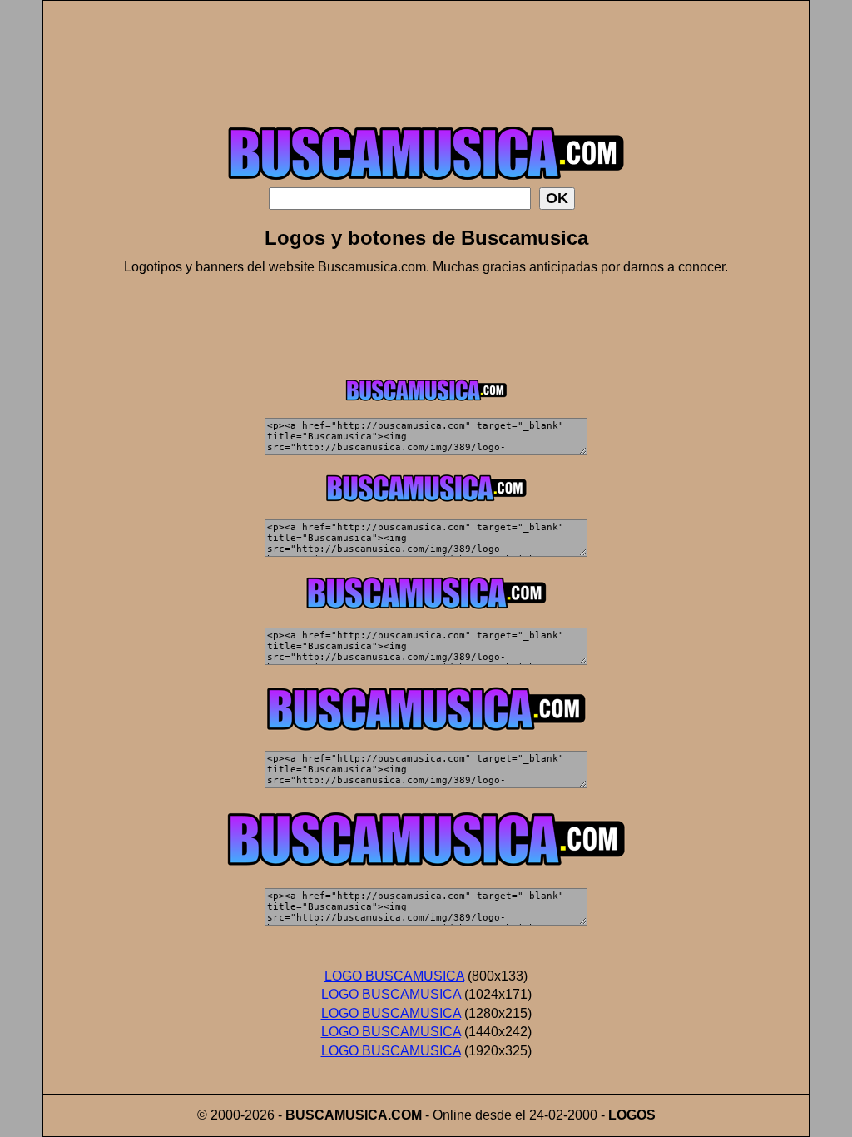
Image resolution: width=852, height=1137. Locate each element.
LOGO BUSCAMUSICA (394, 976)
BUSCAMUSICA (336, 1115)
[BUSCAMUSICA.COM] (426, 183)
